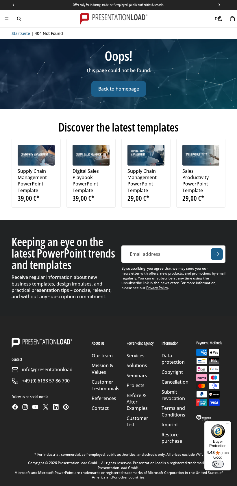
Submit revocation (173, 395)
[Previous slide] (24, 155)
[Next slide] (48, 155)
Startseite (21, 33)
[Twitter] (45, 407)
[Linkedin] (55, 407)
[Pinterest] (65, 407)
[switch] (218, 464)
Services (136, 355)
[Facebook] (15, 407)
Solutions (137, 365)
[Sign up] (217, 254)
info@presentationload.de (50, 369)
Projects (136, 385)
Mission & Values (102, 368)
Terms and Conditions (173, 411)
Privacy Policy (157, 287)
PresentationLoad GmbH (78, 462)
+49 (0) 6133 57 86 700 (46, 381)
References (104, 398)
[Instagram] (25, 407)
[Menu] (6, 18)
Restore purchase (172, 437)
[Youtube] (35, 407)
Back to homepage (118, 89)
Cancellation (175, 382)
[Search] (19, 18)
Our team (102, 355)
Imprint (170, 424)
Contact (100, 408)
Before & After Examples (137, 402)
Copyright (172, 372)
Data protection (173, 358)
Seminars (137, 375)
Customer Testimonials (105, 385)
